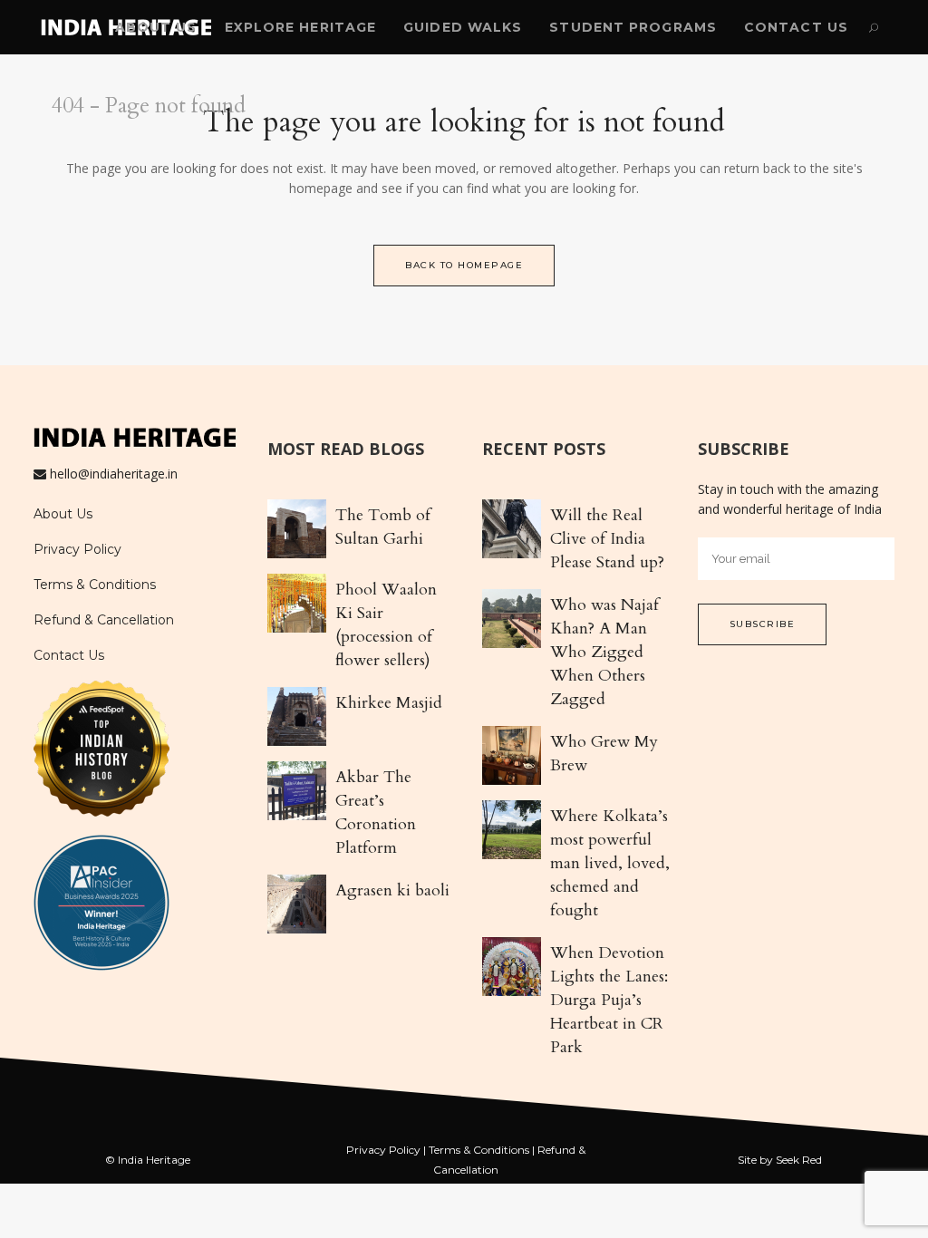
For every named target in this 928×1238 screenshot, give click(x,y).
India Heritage (154, 1159)
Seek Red (799, 1159)
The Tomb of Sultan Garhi (382, 527)
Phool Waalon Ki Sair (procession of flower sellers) (386, 625)
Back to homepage (464, 265)
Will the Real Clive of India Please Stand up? (607, 539)
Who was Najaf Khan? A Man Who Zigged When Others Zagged (604, 652)
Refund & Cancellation (104, 620)
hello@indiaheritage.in (114, 473)
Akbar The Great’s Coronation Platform (375, 812)
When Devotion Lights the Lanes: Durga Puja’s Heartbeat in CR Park (609, 1000)
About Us (63, 514)
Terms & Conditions (95, 584)
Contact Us (69, 655)
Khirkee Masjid (388, 703)
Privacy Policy (77, 549)
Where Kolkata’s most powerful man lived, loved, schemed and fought (610, 863)
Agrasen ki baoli (392, 890)
